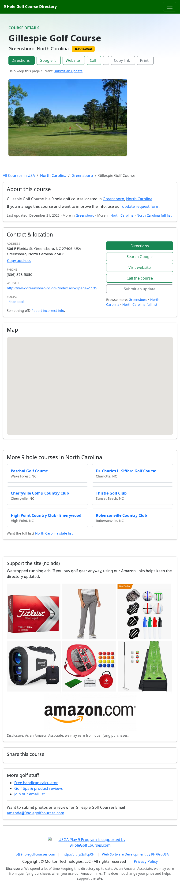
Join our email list (29, 794)
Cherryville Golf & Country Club (40, 493)
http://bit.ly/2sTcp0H (78, 854)
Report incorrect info (47, 310)
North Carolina (53, 175)
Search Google (140, 256)
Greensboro (82, 175)
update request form (140, 206)
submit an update (68, 71)
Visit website (139, 267)
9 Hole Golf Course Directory (30, 6)
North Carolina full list (154, 215)
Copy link (122, 60)
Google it (48, 60)
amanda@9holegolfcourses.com (35, 813)
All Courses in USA (19, 175)
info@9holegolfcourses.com (33, 854)
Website (73, 60)
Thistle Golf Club (111, 493)
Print (144, 60)
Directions (20, 60)
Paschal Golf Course (29, 470)
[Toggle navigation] (169, 6)
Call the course (140, 278)
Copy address (19, 260)
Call (93, 60)
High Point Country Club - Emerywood (46, 515)
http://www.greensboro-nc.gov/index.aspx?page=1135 (52, 288)
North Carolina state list (54, 533)
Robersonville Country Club (121, 515)
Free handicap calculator (36, 782)
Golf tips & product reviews (38, 788)
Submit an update (139, 288)
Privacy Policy (146, 861)
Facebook (17, 301)
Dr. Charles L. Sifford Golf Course (126, 470)
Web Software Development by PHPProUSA (135, 854)
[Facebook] (106, 60)
